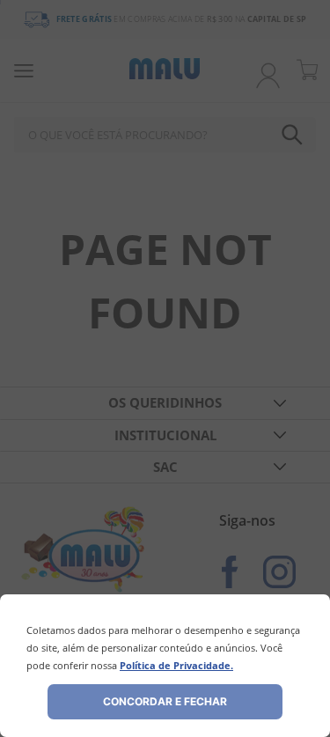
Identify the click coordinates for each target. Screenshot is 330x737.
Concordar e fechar (165, 701)
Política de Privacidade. (176, 665)
